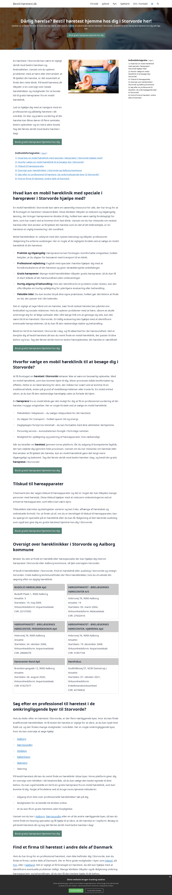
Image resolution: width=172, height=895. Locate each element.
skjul (44, 153)
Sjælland (124, 3)
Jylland (105, 3)
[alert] (86, 885)
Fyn (115, 3)
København (23, 756)
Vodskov (22, 750)
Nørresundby (25, 744)
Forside (94, 3)
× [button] (170, 877)
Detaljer (110, 886)
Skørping (22, 762)
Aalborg (21, 738)
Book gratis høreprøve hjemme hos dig (86, 35)
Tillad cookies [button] (76, 890)
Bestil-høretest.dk (25, 4)
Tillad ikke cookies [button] (94, 890)
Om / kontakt (140, 3)
